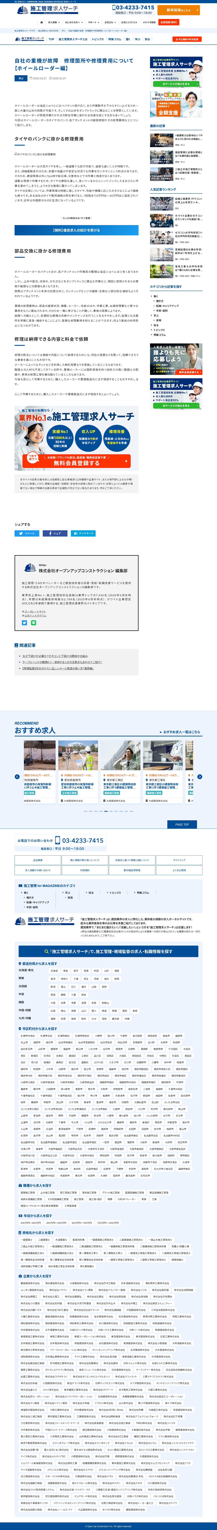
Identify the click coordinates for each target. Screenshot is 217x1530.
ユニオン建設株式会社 (32, 1290)
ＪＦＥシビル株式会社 (57, 1469)
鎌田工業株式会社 (143, 1436)
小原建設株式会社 (80, 1456)
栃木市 (186, 1122)
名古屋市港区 (70, 1142)
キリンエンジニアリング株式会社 (108, 1349)
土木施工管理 (48, 1192)
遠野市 (37, 1042)
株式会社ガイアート (103, 1389)
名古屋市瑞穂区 (49, 1142)
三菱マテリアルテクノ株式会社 (158, 1376)
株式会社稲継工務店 (31, 1483)
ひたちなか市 (104, 1122)
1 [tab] (85, 812)
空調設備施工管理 (134, 1192)
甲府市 (74, 1135)
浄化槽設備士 (87, 1266)
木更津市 (120, 1095)
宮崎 (104, 1018)
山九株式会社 (126, 1403)
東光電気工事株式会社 (32, 1349)
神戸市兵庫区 (28, 1162)
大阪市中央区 (87, 1155)
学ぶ (63, 30)
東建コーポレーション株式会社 (90, 1336)
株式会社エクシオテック (97, 1443)
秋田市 (176, 1042)
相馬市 (119, 1049)
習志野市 (185, 1095)
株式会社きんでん (147, 1443)
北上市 (24, 1042)
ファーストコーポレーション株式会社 (68, 1349)
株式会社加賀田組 (183, 1290)
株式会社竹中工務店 (104, 1283)
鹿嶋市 (120, 1122)
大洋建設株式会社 (160, 1356)
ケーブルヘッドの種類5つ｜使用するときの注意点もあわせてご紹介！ (62, 662)
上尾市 (24, 1115)
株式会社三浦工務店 (31, 1416)
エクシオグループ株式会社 (66, 1443)
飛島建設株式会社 (83, 1343)
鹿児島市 (130, 1175)
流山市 (59, 1102)
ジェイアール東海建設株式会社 (37, 1463)
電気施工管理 (89, 1192)
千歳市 (123, 1035)
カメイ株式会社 (51, 1389)
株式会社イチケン (58, 1290)
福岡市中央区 (48, 1175)
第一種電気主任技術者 (32, 1259)
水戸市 (166, 1115)
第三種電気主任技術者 (91, 1259)
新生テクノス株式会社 (78, 1383)
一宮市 (105, 1142)
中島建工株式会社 (158, 1409)
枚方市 (130, 1155)
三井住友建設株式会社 (163, 1310)
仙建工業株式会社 (30, 1376)
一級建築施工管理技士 (102, 1239)
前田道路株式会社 (162, 1323)
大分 (94, 1018)
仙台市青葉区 (65, 1042)
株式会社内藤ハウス (31, 1310)
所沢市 (154, 1109)
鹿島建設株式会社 (30, 1283)
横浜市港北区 (65, 1075)
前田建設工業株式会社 (135, 1323)
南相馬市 (158, 1049)
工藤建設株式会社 (86, 1416)
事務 (144, 1199)
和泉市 (143, 1155)
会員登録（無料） (169, 22)
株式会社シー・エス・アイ (60, 1509)
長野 (104, 986)
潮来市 (133, 1122)
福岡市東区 (184, 1168)
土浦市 (24, 1122)
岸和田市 (104, 1155)
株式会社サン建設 (30, 1403)
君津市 (87, 1102)
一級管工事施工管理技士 (121, 1259)
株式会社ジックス (166, 1423)
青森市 (166, 1035)
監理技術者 (79, 1239)
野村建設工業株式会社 (59, 1416)
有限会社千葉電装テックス (34, 1503)
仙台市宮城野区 (86, 1042)
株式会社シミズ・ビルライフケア (178, 1443)
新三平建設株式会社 (149, 1403)
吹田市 (118, 1155)
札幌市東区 (64, 1035)
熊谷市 (129, 1109)
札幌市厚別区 (82, 1035)
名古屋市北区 (151, 1135)
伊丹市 (101, 1162)
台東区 (59, 1055)
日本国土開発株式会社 (57, 1356)
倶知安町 (152, 1035)
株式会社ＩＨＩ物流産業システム (37, 1489)
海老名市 (133, 1089)
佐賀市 (91, 1175)
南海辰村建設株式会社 (32, 1409)
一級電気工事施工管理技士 (142, 1253)
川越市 (116, 1109)
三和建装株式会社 (116, 1429)
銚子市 (81, 1095)
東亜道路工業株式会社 (134, 1356)
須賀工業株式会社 (181, 1316)
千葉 (76, 978)
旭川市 (111, 1035)
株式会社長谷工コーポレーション (166, 1396)
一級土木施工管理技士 (160, 1239)
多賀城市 (137, 1042)
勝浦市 (34, 1102)
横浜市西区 (182, 1069)
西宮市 (89, 1162)
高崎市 (104, 1129)
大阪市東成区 (137, 1149)
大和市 (104, 1089)
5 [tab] (106, 812)
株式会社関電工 (29, 1296)
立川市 (127, 1062)
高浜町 (62, 1135)
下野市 (79, 1129)
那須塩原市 (64, 1129)
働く (128, 39)
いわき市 (92, 1049)
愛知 (53, 994)
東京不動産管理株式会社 (34, 1443)
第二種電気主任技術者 (62, 1259)
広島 (53, 1010)
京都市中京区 (130, 1162)
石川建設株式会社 (108, 1323)
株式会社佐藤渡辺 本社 (131, 1476)
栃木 (106, 978)
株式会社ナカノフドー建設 (111, 1290)
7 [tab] (116, 812)
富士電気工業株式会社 (32, 1436)
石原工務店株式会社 (112, 1503)
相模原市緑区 (107, 1082)
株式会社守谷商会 (162, 1296)
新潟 (53, 986)
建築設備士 (177, 1259)
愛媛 (114, 1010)
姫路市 (63, 1162)
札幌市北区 (46, 1035)
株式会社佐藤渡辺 (88, 1363)
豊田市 (118, 1142)
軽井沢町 (114, 1135)
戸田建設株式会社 (136, 1310)
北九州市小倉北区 (163, 1168)
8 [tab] (121, 812)
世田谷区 (136, 1055)
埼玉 (86, 978)
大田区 (122, 1055)
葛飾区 (84, 1062)
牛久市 (74, 1122)
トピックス (98, 39)
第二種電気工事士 (113, 1253)
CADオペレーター (127, 1199)
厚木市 (91, 1089)
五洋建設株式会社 (139, 1349)
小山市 (24, 1129)
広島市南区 (92, 1168)
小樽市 (98, 1035)
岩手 (76, 970)
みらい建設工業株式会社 (120, 1449)
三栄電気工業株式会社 (62, 1436)
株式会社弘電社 (95, 1296)
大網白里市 (140, 1102)
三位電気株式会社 (30, 1423)
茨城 (96, 978)
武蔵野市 (141, 1062)
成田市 (159, 1095)
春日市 (78, 1175)
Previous (17, 776)
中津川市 (25, 1149)
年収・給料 (162, 310)
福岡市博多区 (28, 1175)
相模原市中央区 (127, 1082)
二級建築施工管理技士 (131, 1239)
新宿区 (34, 1055)
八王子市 (114, 1062)
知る (147, 39)
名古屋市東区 (131, 1135)
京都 (73, 1002)
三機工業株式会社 (30, 1316)
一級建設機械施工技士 (32, 1253)
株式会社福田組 (112, 1310)
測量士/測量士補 (180, 1246)
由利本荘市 (27, 1049)
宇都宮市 (172, 1122)
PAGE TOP (182, 824)
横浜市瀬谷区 (139, 1075)
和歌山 (105, 1002)
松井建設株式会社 (128, 1316)
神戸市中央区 (48, 1162)
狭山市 (181, 1109)
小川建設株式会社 (156, 1483)
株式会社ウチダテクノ (56, 1376)
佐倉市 (171, 1095)
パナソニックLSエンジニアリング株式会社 (75, 1503)
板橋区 (47, 1062)
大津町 (103, 1175)
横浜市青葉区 (159, 1075)
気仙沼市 (122, 1042)
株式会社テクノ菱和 (83, 1290)
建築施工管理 (28, 1192)
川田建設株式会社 (52, 1383)
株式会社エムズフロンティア (155, 1463)
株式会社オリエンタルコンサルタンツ (91, 1376)
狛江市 (87, 1069)
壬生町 (49, 1129)
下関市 (119, 1168)
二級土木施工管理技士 (32, 1246)
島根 (135, 1010)
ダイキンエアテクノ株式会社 (59, 1369)
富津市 (99, 1102)
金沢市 (37, 1135)
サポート (92, 22)
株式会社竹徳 (102, 1456)
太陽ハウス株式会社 (137, 1496)
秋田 (96, 970)
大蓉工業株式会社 (157, 1389)
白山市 (49, 1135)
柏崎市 (170, 1129)
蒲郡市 (130, 1142)
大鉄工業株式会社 (59, 1409)
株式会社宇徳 (163, 1429)
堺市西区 (185, 1155)
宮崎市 (116, 1175)
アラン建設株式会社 (168, 1436)
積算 (110, 1199)
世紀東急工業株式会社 (81, 1323)
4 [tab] (101, 812)
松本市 (87, 1135)
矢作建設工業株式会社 (62, 1363)
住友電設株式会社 (103, 1316)
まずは (187, 39)
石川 (73, 986)
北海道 (54, 970)
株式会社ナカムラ (124, 1443)
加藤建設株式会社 (57, 1483)
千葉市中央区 (175, 1089)
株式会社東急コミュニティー (157, 1303)
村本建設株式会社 (30, 1329)
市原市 (47, 1102)
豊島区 (188, 1055)
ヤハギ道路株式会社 (31, 1469)
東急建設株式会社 (120, 1336)
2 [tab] (90, 812)
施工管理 (79, 1199)
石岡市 (49, 1122)
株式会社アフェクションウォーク (142, 1416)
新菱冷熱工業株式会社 (155, 1316)
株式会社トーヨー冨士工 (140, 1503)
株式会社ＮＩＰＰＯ (83, 1469)
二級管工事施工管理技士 (153, 1259)
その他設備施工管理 (58, 1199)
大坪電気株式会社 (30, 1429)
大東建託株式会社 (140, 1429)
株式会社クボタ (134, 1483)
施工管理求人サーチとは (73, 39)
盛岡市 (178, 1035)
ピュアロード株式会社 (85, 1496)
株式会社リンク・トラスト (182, 1449)
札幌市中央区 (28, 1035)
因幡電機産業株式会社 (94, 1463)
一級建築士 (27, 1239)
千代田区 (173, 1049)
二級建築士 (44, 1239)
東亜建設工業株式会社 (32, 1336)
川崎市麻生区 (87, 1082)
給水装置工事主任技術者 (61, 1266)
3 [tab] (95, 812)
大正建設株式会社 (87, 1509)
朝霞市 (84, 1115)
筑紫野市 (65, 1175)
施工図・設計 (95, 1199)
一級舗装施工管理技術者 (121, 1246)
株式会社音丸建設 (111, 1496)
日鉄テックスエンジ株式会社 (109, 1383)
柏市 (23, 1102)
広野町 (131, 1049)
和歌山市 (63, 1168)
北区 (23, 1062)
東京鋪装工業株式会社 (76, 1389)
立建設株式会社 (83, 1476)
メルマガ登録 (149, 22)
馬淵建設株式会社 (132, 1343)
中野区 (162, 1055)
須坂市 (99, 1135)
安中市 (157, 1129)
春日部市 (168, 1109)
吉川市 (137, 1115)
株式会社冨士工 (29, 1389)
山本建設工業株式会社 (91, 1436)
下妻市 (62, 1122)
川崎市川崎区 (28, 1082)
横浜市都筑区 (178, 1075)
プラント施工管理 (111, 1192)
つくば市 (88, 1122)
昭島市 (180, 1062)
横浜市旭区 (103, 1075)
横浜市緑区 (120, 1075)
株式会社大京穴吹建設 (79, 1303)
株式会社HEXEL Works (111, 1409)
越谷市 (49, 1115)
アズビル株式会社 (104, 1403)
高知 (124, 1010)
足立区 (72, 1062)
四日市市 (182, 1142)
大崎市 (163, 1042)
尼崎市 (76, 1162)
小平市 (49, 1069)
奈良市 (49, 1168)
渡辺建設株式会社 (91, 1429)
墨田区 (72, 1055)
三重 (73, 994)
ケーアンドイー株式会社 (148, 1369)
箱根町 (159, 1089)
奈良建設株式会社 (182, 1409)
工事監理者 (70, 1205)
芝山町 (155, 1102)
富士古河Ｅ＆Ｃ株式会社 (56, 1449)
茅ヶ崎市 (65, 1089)
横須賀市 (166, 1082)
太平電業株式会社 (54, 1329)
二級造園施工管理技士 (91, 1246)
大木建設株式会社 (164, 1349)
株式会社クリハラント (126, 1376)
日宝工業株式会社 (169, 1336)
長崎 (73, 1018)
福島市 (66, 1049)
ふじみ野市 (152, 1115)
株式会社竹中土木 (105, 1303)
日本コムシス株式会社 (134, 1363)
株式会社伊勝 (136, 1409)
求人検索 (52, 22)
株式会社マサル (105, 1476)
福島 (116, 970)
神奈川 (64, 978)
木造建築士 (61, 1239)
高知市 (145, 1168)
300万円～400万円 (31, 1222)
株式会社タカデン (111, 1483)
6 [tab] (111, 812)
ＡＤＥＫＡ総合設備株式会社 (163, 1476)
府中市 (167, 1062)
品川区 (97, 1055)
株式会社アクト (183, 1463)
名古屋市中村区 (171, 1135)
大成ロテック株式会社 (81, 1329)
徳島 (104, 1010)
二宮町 (146, 1089)
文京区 (47, 1055)
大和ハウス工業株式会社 (111, 1329)
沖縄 (127, 1018)
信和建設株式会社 (30, 1356)
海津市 (39, 1149)
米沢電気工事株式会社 (131, 1389)
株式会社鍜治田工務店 (32, 1363)
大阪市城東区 (156, 1149)
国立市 (74, 1069)
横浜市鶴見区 (141, 1069)
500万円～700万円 (82, 1222)
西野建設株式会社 (124, 1456)
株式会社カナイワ (168, 1503)
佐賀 (63, 1018)
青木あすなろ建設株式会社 (88, 1449)
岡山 (63, 1010)
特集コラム (114, 39)
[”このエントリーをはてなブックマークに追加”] (83, 533)
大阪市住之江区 (49, 1155)
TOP (51, 39)
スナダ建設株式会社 (140, 1383)
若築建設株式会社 (79, 1316)
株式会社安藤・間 (29, 1449)
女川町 (151, 1042)
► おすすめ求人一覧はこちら (179, 731)
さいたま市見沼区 (53, 1109)
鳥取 (73, 1010)
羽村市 (125, 1069)
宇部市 (132, 1168)
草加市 (37, 1115)
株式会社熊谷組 (117, 1296)
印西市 (125, 1102)
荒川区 (34, 1062)
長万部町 (137, 1035)
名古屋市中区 (28, 1142)
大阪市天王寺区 (96, 1149)
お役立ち (109, 22)
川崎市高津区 (48, 1082)
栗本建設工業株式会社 (123, 1463)
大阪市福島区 (55, 1149)
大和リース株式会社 (139, 1329)
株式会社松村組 (53, 1303)
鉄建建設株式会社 (164, 1329)
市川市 (93, 1095)
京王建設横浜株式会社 (57, 1496)
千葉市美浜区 (65, 1095)
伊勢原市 (118, 1089)
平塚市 (179, 1082)
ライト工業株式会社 (84, 1356)
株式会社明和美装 (110, 1416)
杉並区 (175, 1055)
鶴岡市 (54, 1049)
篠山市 (114, 1162)
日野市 (62, 1069)
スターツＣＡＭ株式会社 (57, 1476)
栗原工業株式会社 (30, 1369)
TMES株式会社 (144, 1423)
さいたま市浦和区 (77, 1109)
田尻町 (171, 1155)
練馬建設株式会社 (184, 1429)
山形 (106, 970)
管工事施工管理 (68, 1192)
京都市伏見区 (170, 1162)
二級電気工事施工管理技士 (176, 1253)
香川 (94, 1010)
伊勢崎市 (118, 1129)
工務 (154, 1199)
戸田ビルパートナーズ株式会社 (61, 1429)
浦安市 (112, 1102)
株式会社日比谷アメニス (86, 1310)
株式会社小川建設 (30, 1303)
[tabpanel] (45, 772)
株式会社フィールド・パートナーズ (62, 1423)
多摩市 (99, 1069)
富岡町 (144, 1049)
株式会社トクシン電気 (56, 1403)
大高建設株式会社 (149, 1456)
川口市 (141, 1109)
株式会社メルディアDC (53, 1456)
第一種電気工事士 (88, 1253)
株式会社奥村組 (160, 1290)
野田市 (146, 1095)
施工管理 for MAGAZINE (48, 30)
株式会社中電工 (129, 1303)
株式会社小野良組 (157, 1343)
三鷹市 (155, 1062)
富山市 (182, 1129)
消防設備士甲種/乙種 (32, 1266)
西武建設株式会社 (54, 1323)
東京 (53, 978)
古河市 (37, 1122)
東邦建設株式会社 (30, 1496)
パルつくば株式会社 (163, 1496)
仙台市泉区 (106, 1042)
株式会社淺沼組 (108, 1356)
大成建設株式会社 (79, 1283)
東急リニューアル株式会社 (92, 1369)
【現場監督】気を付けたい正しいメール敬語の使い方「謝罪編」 (58, 668)
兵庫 (63, 1002)
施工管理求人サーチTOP (25, 30)
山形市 (41, 1049)
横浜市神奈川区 (162, 1069)
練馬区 (59, 1062)
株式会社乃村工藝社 (57, 1310)
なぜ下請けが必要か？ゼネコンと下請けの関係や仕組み (55, 656)
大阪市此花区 (75, 1149)
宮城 (86, 970)
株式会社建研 (111, 1363)
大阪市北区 (68, 1155)
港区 (23, 1055)
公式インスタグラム (35, 615)
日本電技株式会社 (59, 1343)
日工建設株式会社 (30, 1476)
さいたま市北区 (172, 1102)
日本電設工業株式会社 (32, 1343)
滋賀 (83, 1002)
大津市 (186, 1162)
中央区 (187, 1049)
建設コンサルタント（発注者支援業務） (40, 1205)
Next (199, 776)
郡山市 (79, 1049)
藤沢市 (37, 1089)
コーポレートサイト (35, 611)
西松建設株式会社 (30, 1323)
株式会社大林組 (81, 1403)
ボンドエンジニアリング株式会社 (172, 1383)
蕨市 (60, 1115)
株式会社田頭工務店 (31, 1509)
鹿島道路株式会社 (54, 1316)
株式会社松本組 (29, 1383)
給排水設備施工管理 (31, 1199)
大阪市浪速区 (117, 1149)
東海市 (156, 1142)
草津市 (24, 1168)
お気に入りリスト (129, 22)
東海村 (145, 1122)
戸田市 (72, 1115)
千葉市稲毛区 (28, 1095)
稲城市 (112, 1069)
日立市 (179, 1115)
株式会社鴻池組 (139, 1296)
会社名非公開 (165, 1469)
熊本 (83, 1018)
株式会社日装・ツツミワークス (75, 1489)
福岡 (53, 1018)
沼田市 (145, 1129)
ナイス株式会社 (29, 1456)
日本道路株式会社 (130, 1283)
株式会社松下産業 (173, 1416)
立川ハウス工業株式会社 (151, 1449)
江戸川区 (98, 1062)
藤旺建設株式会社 (135, 1509)
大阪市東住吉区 (177, 1149)
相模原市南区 (148, 1082)
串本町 (77, 1168)
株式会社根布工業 (67, 1463)
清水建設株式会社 (54, 1283)
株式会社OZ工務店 (118, 1436)
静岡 (63, 994)
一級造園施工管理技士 (62, 1246)
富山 (63, 986)
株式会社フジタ (139, 1290)
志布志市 (145, 1175)
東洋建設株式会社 (145, 1336)
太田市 (132, 1129)
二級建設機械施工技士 (62, 1253)
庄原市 (107, 1168)
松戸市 (133, 1095)
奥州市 (49, 1042)
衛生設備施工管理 (159, 1192)
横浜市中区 (27, 1075)
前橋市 (92, 1129)
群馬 (116, 978)
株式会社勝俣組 (144, 1469)
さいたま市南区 (99, 1109)
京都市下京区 (150, 1162)
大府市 (168, 1142)
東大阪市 (157, 1155)
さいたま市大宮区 (30, 1109)
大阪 (53, 1002)
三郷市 (110, 1115)
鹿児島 (115, 1018)
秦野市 (79, 1089)
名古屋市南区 (89, 1142)
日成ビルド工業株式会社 (164, 1363)
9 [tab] (126, 812)
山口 (83, 1010)
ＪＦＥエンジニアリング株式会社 (114, 1469)
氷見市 (24, 1135)
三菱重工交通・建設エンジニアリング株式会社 (119, 1489)
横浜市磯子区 (45, 1075)
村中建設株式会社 (83, 1409)
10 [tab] (131, 812)
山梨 (94, 986)
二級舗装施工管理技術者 (153, 1246)
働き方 (159, 301)
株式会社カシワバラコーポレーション (74, 1396)
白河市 (106, 1049)
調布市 (24, 1069)
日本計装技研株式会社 (160, 1489)
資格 (158, 320)
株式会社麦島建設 (94, 1423)
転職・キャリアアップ (167, 306)
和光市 (97, 1115)
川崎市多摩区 (67, 1082)
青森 (65, 970)
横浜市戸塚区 (84, 1075)
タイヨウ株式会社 (111, 1509)
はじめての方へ (72, 22)
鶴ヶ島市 (123, 1115)
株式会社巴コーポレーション (35, 1396)
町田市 (37, 1069)
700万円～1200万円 (108, 1222)
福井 (83, 986)
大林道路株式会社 (181, 1343)
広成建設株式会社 (107, 1396)
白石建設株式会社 (108, 1343)
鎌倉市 (24, 1089)
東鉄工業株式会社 (59, 1336)
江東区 (84, 1055)
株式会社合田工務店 (119, 1423)
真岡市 (37, 1129)
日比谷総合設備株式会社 (179, 1369)
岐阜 (83, 994)
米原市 (37, 1168)
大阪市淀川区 (28, 1155)
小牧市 (143, 1142)
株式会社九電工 (51, 1296)
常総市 (158, 1122)
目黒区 (110, 1055)
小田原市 (50, 1089)
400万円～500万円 (56, 1222)
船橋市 (106, 1095)
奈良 (94, 1002)
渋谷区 (150, 1055)
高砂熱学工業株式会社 (157, 1283)
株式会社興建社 (73, 1296)
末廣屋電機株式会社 (133, 1396)
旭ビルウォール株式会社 (84, 1483)
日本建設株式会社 (121, 1369)
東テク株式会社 (173, 1403)
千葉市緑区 (46, 1095)
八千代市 (73, 1102)
